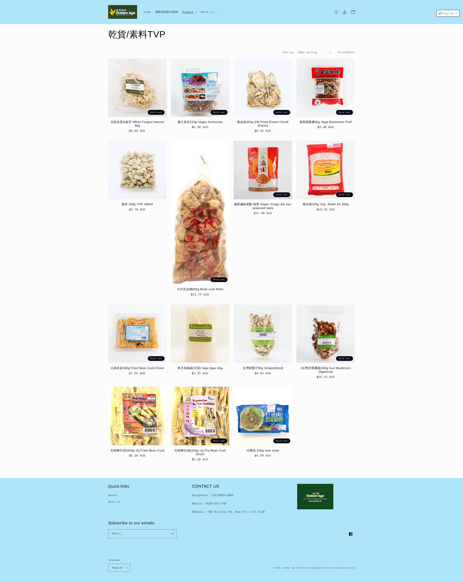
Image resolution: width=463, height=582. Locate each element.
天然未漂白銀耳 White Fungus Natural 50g (137, 123)
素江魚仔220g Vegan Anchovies (200, 121)
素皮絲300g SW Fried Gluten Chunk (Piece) (263, 123)
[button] (189, 12)
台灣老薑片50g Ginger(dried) (263, 368)
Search (113, 495)
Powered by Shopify (344, 568)
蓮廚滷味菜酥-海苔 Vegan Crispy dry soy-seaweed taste (263, 205)
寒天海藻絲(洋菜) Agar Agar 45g (200, 368)
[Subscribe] (172, 533)
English (117, 567)
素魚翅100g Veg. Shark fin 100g (326, 204)
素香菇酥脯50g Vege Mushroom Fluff (326, 121)
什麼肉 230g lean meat (263, 450)
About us (114, 501)
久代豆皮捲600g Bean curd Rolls (200, 289)
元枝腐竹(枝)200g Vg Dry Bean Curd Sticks (200, 452)
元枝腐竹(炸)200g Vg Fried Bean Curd (137, 450)
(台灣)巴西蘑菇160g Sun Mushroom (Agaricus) (326, 369)
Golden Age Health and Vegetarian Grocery (307, 568)
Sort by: (289, 52)
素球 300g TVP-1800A (137, 204)
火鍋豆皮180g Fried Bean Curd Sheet (137, 368)
